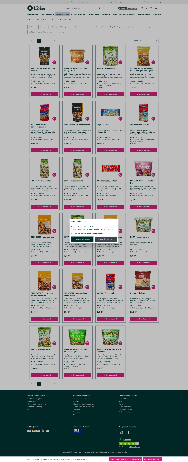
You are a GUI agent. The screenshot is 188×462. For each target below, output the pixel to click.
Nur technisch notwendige (119, 459)
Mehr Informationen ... (83, 459)
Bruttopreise (82, 239)
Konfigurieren (136, 459)
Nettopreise (105, 239)
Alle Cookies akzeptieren (152, 459)
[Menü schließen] (116, 221)
